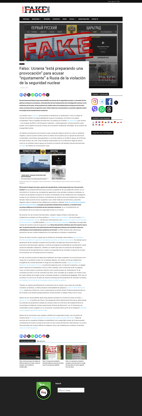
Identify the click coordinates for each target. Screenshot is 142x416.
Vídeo (64, 19)
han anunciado (72, 120)
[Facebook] (21, 95)
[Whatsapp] (32, 95)
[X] (29, 95)
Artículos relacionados (27, 341)
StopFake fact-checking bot (102, 133)
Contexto (56, 19)
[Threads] (47, 95)
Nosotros (35, 19)
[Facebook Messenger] (36, 95)
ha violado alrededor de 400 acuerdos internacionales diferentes (52, 318)
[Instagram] (44, 95)
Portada (26, 19)
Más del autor (41, 341)
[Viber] (25, 95)
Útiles (71, 19)
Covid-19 (95, 19)
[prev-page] (20, 371)
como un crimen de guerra (28, 328)
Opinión (47, 19)
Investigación (83, 19)
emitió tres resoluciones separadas (57, 222)
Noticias (22, 64)
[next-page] (24, 371)
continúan (35, 115)
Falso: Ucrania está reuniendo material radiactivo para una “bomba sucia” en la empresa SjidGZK (53, 363)
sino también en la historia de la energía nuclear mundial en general (42, 280)
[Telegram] (40, 95)
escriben (22, 146)
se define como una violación (59, 217)
